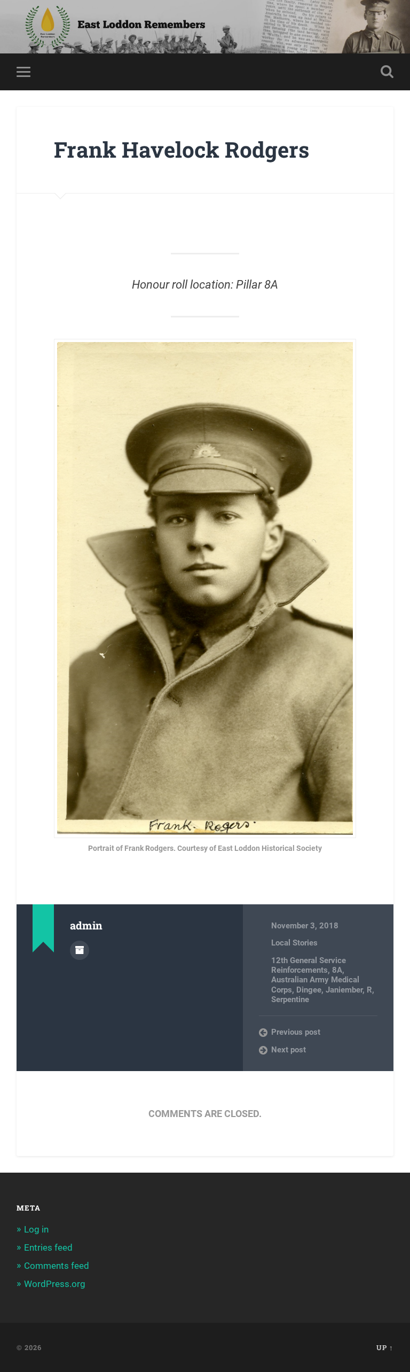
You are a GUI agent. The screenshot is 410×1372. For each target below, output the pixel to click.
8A (337, 970)
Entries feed (48, 1247)
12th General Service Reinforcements (308, 965)
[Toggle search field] (387, 71)
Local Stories (294, 943)
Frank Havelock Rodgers (181, 149)
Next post (288, 1050)
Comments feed (56, 1265)
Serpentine (290, 999)
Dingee (308, 990)
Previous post (295, 1032)
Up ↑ (384, 1347)
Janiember (344, 990)
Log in (36, 1229)
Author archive (79, 950)
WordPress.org (54, 1283)
